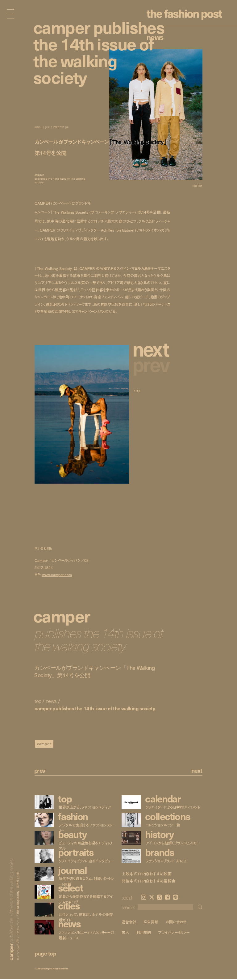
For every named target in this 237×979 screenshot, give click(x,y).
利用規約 (143, 932)
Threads (159, 897)
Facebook (167, 897)
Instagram (143, 897)
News (155, 36)
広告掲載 (151, 921)
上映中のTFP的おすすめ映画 (147, 874)
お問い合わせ (176, 921)
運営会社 (129, 921)
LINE (175, 897)
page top (45, 953)
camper (44, 743)
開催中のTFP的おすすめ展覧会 (149, 881)
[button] (152, 348)
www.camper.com (57, 574)
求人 (125, 932)
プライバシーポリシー (173, 932)
